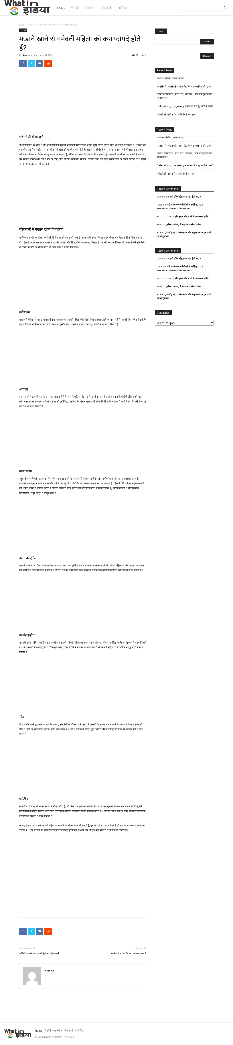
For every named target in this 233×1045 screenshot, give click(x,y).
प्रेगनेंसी (32, 24)
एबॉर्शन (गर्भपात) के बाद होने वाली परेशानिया (183, 224)
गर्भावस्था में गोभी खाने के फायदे (170, 78)
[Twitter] (31, 63)
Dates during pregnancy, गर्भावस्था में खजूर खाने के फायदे (185, 106)
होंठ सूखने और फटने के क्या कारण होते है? (192, 216)
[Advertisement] (82, 103)
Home (22, 24)
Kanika (26, 55)
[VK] (39, 63)
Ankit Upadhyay (166, 232)
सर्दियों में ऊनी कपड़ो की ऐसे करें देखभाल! (39, 953)
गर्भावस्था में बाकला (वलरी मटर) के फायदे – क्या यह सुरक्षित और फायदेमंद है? (184, 96)
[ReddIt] (48, 63)
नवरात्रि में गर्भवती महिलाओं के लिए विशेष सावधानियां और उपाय (184, 86)
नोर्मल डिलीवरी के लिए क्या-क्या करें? (128, 953)
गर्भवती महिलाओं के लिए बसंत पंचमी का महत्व (176, 114)
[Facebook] (23, 63)
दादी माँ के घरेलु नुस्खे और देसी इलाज (184, 196)
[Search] (225, 8)
